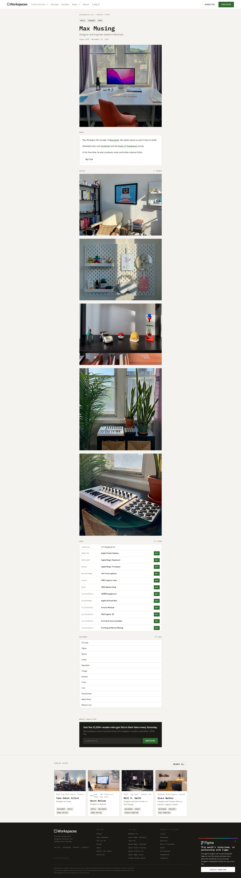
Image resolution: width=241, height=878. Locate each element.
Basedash (114, 140)
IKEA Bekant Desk (108, 587)
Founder (91, 20)
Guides (65, 4)
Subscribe (226, 4)
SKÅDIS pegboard (109, 594)
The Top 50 (101, 841)
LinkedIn (85, 847)
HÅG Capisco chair (109, 580)
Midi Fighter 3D (107, 614)
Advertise (210, 4)
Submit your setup (104, 851)
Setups (55, 4)
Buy (156, 553)
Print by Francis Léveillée (111, 621)
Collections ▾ (40, 4)
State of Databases (127, 146)
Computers (164, 858)
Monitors (163, 841)
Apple (82, 20)
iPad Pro (131, 841)
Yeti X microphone (109, 573)
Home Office (62, 813)
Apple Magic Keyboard (110, 560)
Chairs (163, 834)
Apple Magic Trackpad (110, 566)
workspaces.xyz (86, 14)
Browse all (178, 764)
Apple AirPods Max (109, 600)
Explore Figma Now (218, 869)
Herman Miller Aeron (136, 858)
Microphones (165, 851)
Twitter (89, 159)
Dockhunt (105, 146)
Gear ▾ (76, 4)
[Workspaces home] (73, 831)
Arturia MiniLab (107, 607)
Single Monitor (131, 813)
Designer (61, 809)
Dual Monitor (164, 813)
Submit (96, 4)
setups (100, 14)
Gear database (102, 837)
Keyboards (164, 837)
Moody (137, 809)
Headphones (164, 855)
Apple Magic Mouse (135, 855)
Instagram (66, 847)
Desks (162, 848)
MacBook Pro (133, 834)
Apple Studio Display (110, 553)
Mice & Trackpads (167, 844)
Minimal (172, 809)
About (86, 4)
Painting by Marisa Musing (112, 628)
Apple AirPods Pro (135, 851)
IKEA (100, 20)
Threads (76, 847)
